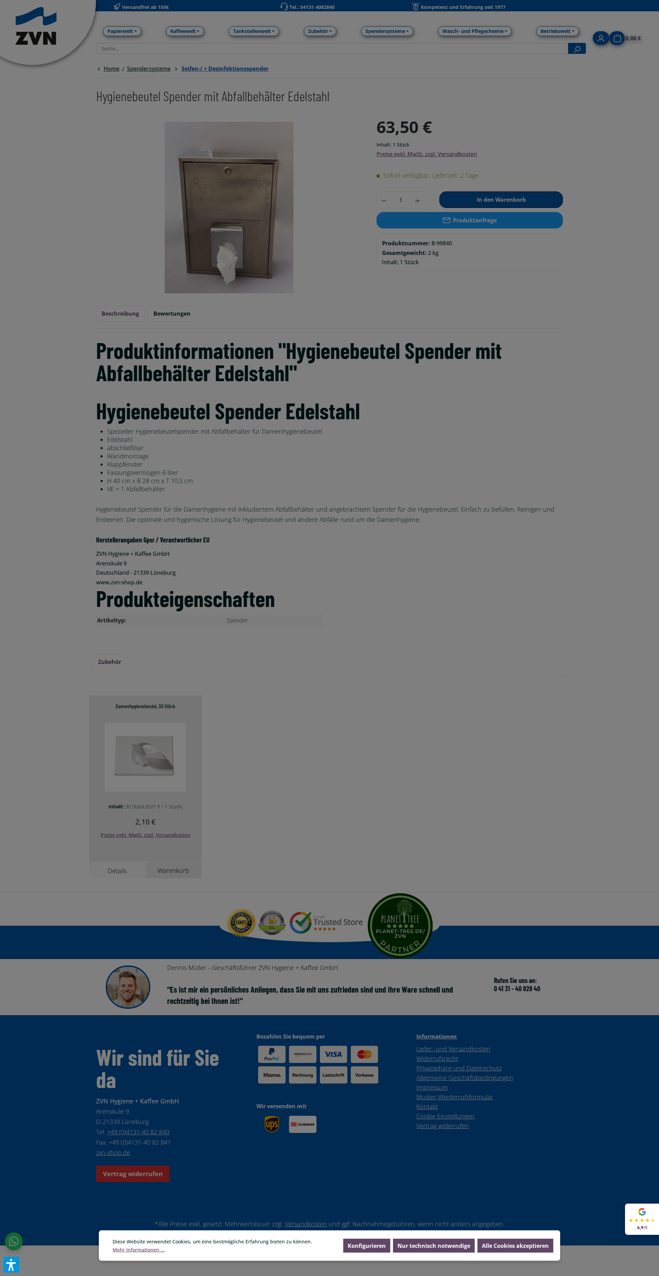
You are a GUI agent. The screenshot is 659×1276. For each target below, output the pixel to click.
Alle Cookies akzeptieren (515, 1246)
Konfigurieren (367, 1246)
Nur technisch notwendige (433, 1246)
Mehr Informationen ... (139, 1249)
